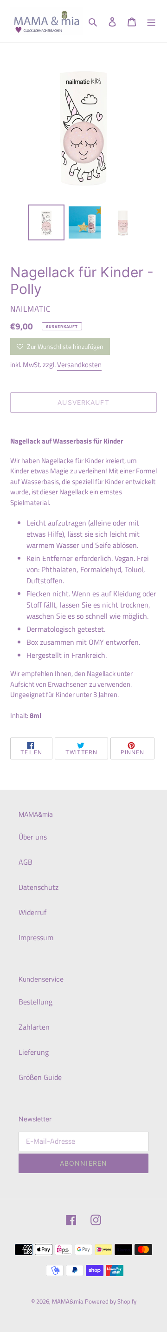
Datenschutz (38, 887)
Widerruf (32, 912)
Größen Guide (40, 1077)
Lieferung (34, 1052)
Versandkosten (79, 364)
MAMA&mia (68, 1301)
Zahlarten (34, 1026)
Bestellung (35, 1001)
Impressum (36, 937)
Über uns (33, 836)
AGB (25, 862)
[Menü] (151, 21)
